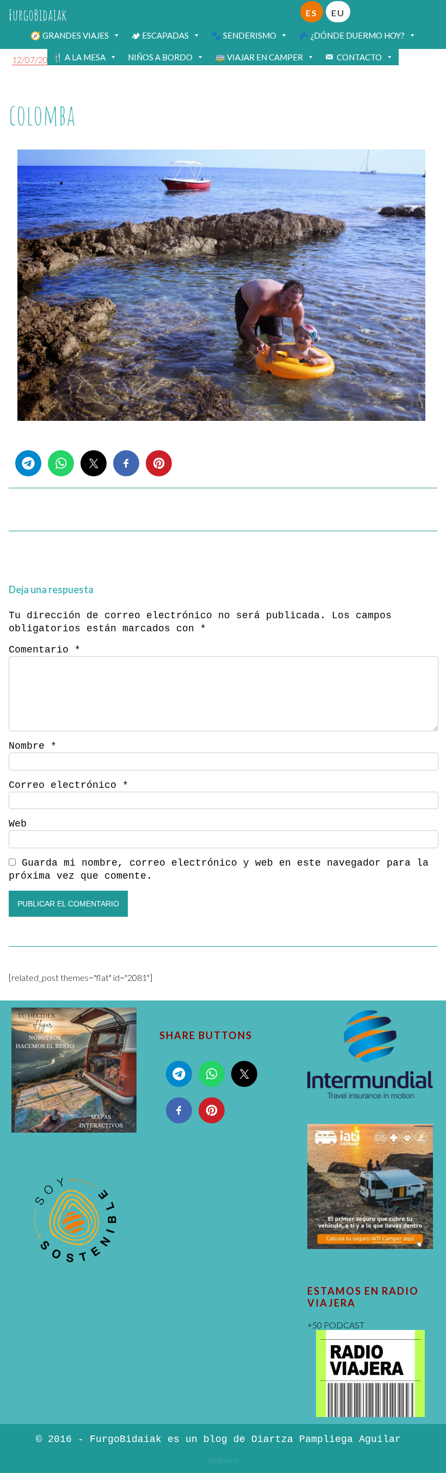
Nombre (33, 746)
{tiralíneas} (223, 1460)
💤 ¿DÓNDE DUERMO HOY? (352, 35)
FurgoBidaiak (38, 14)
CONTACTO (359, 57)
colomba (42, 114)
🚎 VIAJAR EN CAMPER (259, 57)
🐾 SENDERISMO (243, 35)
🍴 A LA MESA (79, 57)
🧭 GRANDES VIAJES (69, 35)
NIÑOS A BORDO (160, 57)
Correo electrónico (68, 785)
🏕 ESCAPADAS (160, 35)
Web (18, 823)
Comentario (44, 649)
